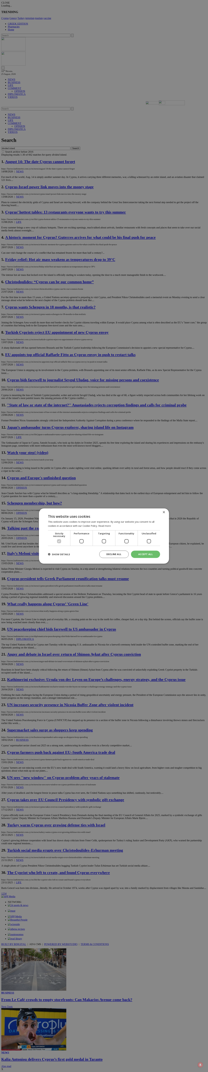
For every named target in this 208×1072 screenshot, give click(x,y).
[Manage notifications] (200, 1064)
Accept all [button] (145, 554)
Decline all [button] (113, 554)
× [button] (163, 512)
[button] (59, 554)
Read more (104, 525)
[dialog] (104, 536)
